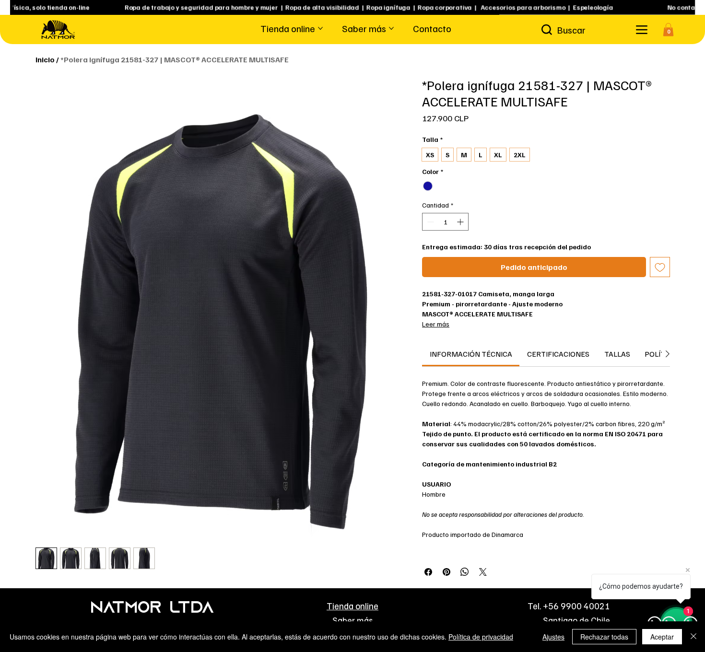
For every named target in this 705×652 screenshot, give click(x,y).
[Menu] (641, 29)
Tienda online (352, 605)
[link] (471, 354)
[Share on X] (483, 572)
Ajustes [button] (553, 636)
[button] (668, 29)
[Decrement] (429, 221)
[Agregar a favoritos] (660, 267)
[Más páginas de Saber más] (391, 28)
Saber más (352, 620)
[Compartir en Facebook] (428, 572)
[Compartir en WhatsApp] (464, 572)
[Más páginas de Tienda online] (320, 28)
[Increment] (461, 221)
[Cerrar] (693, 636)
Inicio (45, 59)
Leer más (435, 324)
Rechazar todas (604, 636)
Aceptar (662, 636)
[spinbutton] (445, 221)
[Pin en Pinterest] (446, 572)
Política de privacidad (480, 636)
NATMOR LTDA (152, 609)
